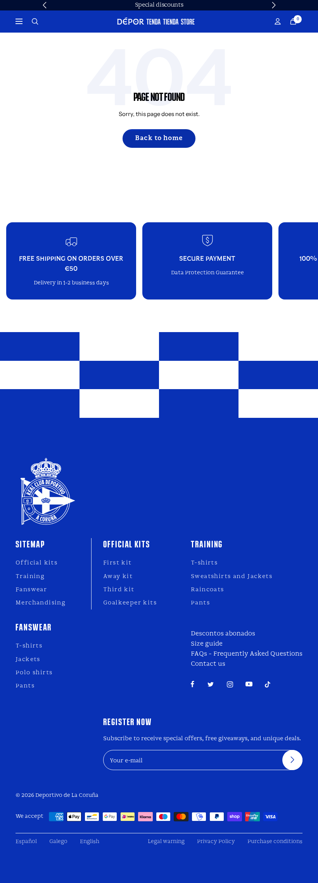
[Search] (35, 21)
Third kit (119, 589)
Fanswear (31, 589)
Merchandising (41, 602)
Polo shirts (34, 672)
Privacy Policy (216, 841)
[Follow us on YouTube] (248, 684)
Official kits (36, 562)
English (89, 841)
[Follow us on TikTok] (267, 684)
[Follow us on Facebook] (192, 684)
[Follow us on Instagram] (230, 684)
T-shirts (204, 562)
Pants (200, 602)
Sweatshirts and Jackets (231, 576)
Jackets (28, 659)
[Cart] (293, 21)
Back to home (159, 138)
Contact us (208, 664)
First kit (117, 562)
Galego (58, 841)
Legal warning (166, 841)
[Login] (278, 21)
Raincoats (207, 589)
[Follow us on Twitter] (210, 684)
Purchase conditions (274, 841)
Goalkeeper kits (130, 602)
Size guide (207, 644)
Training (30, 576)
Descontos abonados (223, 633)
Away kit (118, 576)
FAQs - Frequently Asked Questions (246, 654)
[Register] (292, 760)
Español (26, 841)
